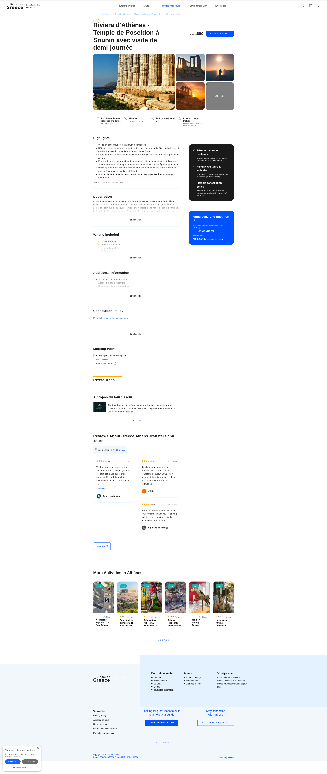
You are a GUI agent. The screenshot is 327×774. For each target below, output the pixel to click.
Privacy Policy (99, 716)
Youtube (166, 748)
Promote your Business (103, 733)
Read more (18, 757)
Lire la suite (136, 420)
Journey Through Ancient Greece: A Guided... (196, 625)
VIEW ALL (101, 546)
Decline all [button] (30, 762)
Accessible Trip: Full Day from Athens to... (102, 624)
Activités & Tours (193, 684)
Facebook (152, 748)
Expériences (192, 681)
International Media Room (105, 729)
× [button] (38, 748)
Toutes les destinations (164, 690)
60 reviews (109, 124)
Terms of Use (99, 711)
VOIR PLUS (163, 640)
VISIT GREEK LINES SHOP (214, 723)
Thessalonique (160, 681)
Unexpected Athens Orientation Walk (221, 624)
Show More (100, 489)
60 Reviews (120, 450)
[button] (21, 767)
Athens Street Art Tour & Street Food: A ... (151, 624)
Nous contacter (100, 724)
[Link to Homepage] (15, 10)
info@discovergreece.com (210, 239)
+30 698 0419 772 (206, 231)
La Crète (158, 684)
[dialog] (22, 758)
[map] (303, 5)
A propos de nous (101, 720)
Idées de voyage (193, 678)
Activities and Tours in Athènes (116, 14)
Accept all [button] (13, 762)
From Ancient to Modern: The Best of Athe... (127, 623)
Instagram (156, 748)
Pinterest (171, 748)
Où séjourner (225, 673)
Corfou (157, 687)
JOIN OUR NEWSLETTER (161, 723)
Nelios (231, 757)
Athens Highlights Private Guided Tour (175, 624)
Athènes (157, 678)
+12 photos (220, 96)
